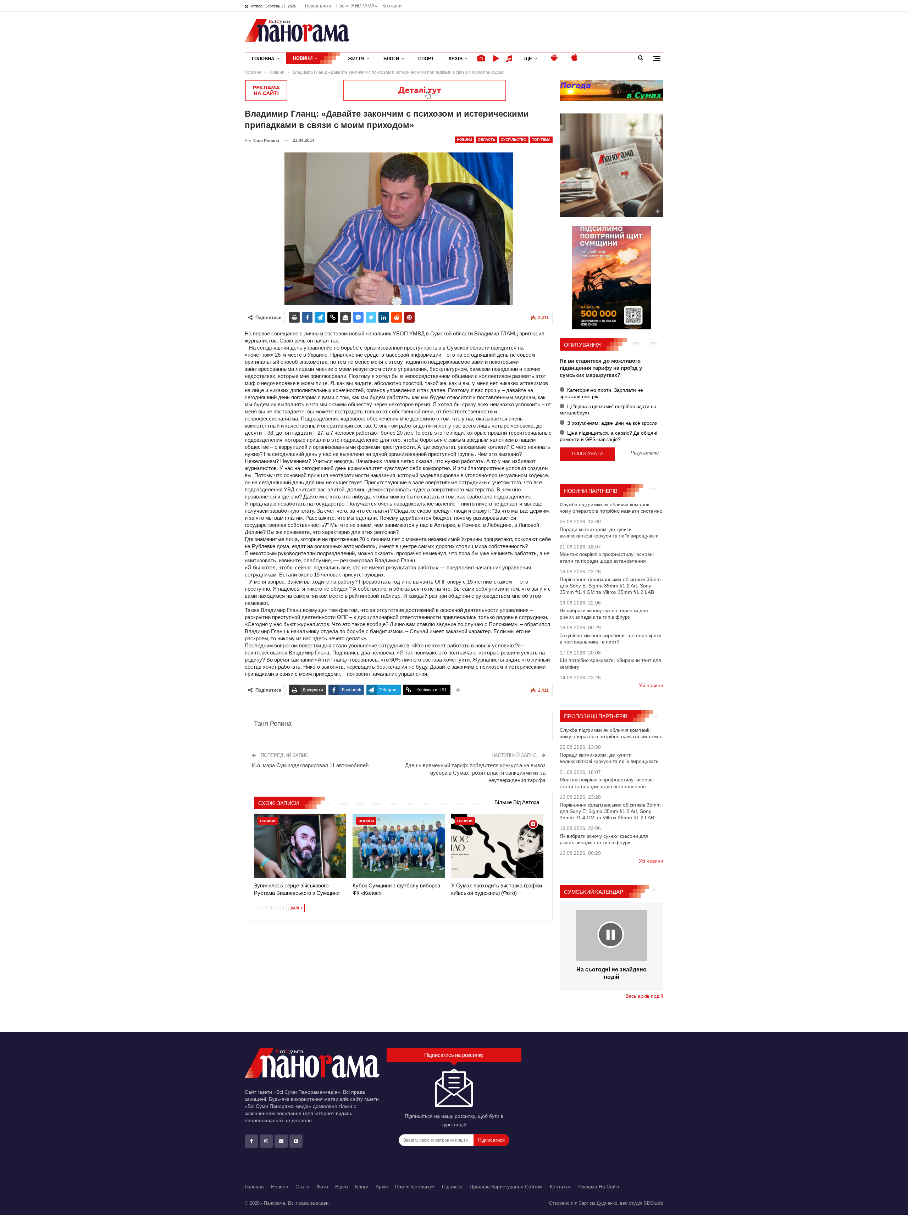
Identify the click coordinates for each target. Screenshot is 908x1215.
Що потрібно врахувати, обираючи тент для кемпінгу (610, 663)
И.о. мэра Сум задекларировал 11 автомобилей (310, 765)
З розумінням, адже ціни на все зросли (612, 423)
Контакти (392, 6)
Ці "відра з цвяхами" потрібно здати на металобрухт (608, 409)
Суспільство (513, 139)
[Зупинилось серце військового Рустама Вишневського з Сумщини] (300, 846)
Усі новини (651, 685)
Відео (341, 1186)
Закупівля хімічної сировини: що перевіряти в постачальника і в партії (610, 638)
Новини (302, 58)
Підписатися (491, 1140)
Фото (322, 1186)
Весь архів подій (644, 996)
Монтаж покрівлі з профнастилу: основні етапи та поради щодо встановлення (607, 557)
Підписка (452, 1186)
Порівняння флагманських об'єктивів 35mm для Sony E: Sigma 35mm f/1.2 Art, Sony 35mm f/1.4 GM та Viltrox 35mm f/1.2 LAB (610, 585)
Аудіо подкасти (510, 58)
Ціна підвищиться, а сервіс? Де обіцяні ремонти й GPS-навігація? (608, 436)
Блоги (391, 58)
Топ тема (541, 139)
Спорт (426, 58)
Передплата (318, 6)
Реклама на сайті (598, 1186)
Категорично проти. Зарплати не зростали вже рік (601, 393)
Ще (528, 58)
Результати (645, 453)
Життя (356, 58)
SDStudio (653, 1203)
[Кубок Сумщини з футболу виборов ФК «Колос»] (399, 846)
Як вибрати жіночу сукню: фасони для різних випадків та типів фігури (604, 614)
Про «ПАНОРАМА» (356, 6)
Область (486, 139)
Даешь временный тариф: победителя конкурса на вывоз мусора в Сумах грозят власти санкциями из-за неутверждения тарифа (475, 772)
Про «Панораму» (415, 1186)
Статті (302, 1186)
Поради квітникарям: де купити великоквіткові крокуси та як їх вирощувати (609, 532)
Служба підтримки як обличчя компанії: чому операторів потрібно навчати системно (611, 508)
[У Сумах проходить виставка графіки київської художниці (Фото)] (497, 846)
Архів (455, 58)
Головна (263, 58)
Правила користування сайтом (506, 1186)
